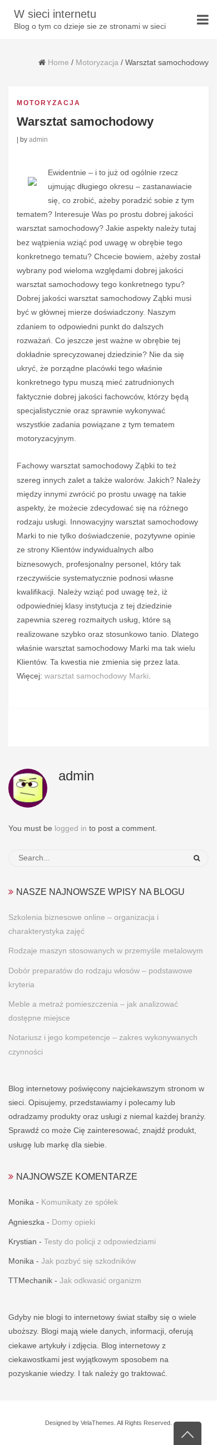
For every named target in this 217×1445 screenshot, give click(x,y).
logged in (71, 828)
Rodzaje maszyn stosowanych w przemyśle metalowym (105, 950)
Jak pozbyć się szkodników (88, 1260)
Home (58, 62)
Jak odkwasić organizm (100, 1280)
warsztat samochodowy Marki (97, 675)
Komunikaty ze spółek (79, 1201)
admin (38, 139)
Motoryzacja (97, 62)
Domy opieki (73, 1222)
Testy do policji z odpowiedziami (100, 1241)
